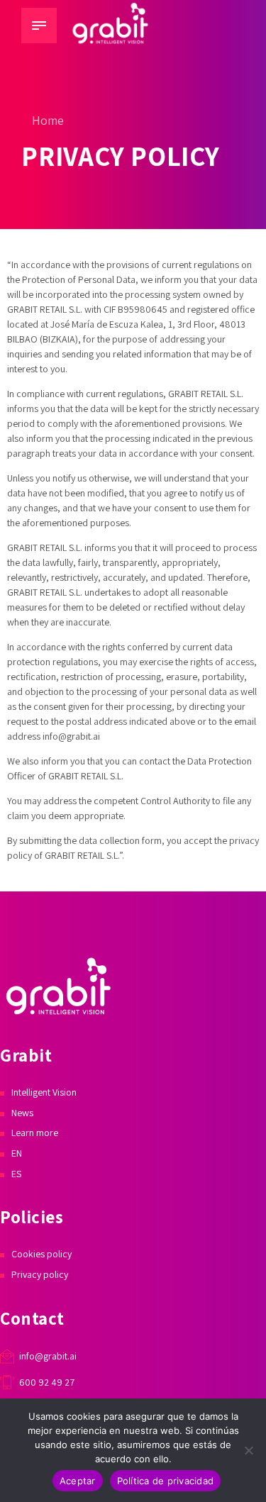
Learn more (34, 1132)
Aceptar (78, 1480)
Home (48, 120)
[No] (248, 1450)
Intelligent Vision (44, 1092)
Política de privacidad (165, 1480)
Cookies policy (41, 1253)
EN (16, 1153)
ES (16, 1173)
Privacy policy (39, 1274)
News (22, 1112)
